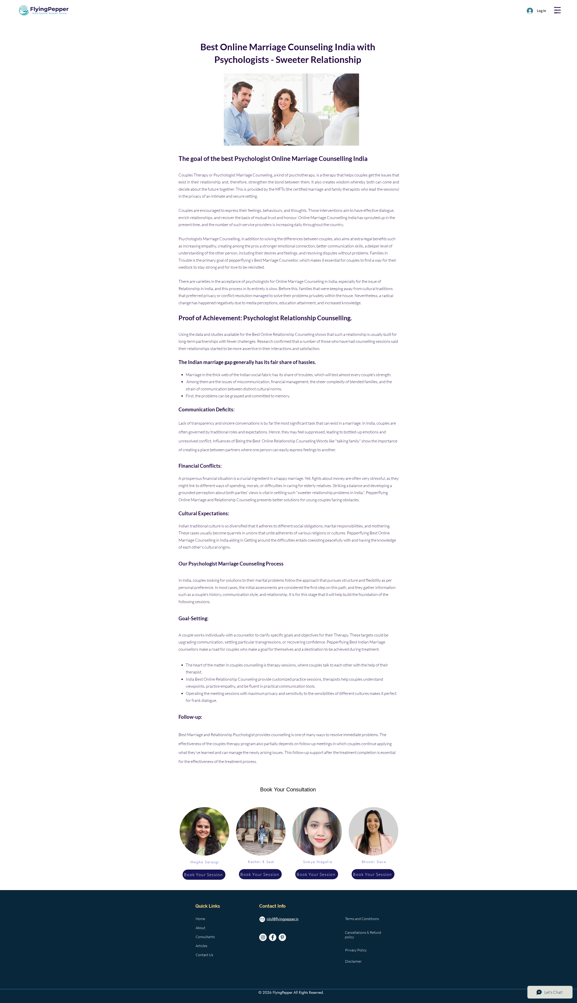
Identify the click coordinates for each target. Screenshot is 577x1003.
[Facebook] (272, 937)
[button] (557, 10)
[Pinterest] (282, 937)
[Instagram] (263, 937)
